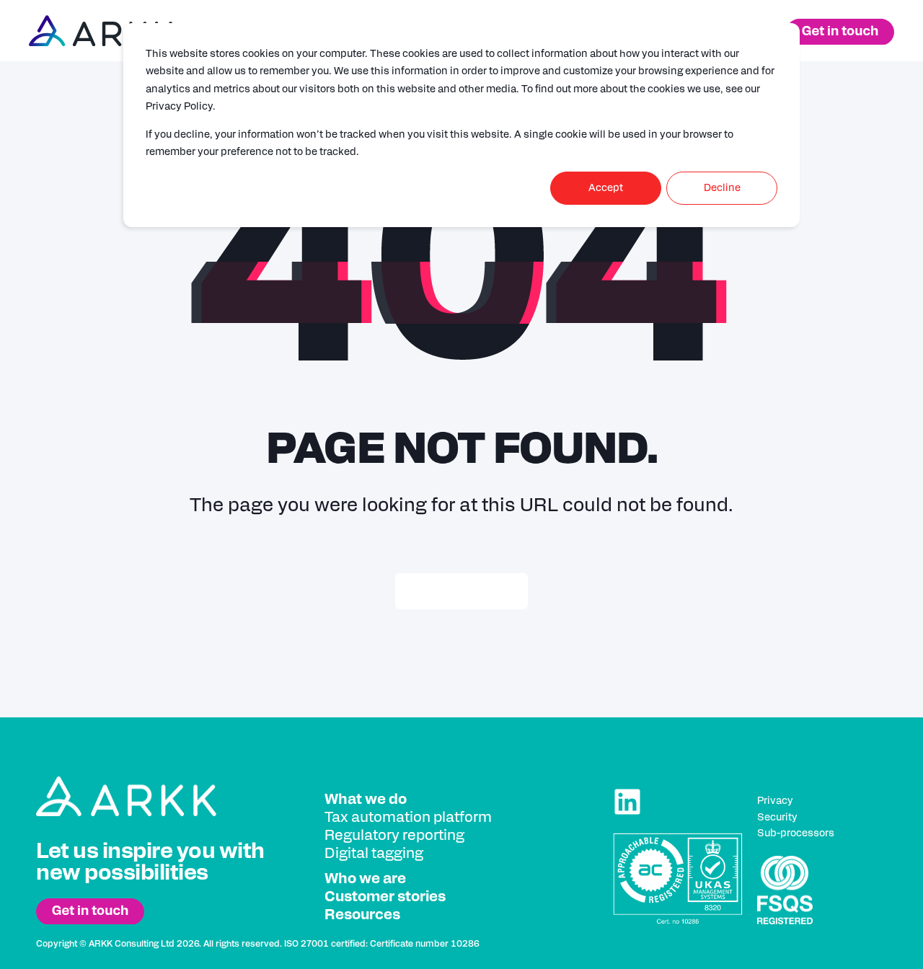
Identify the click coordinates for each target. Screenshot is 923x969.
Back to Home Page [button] (461, 591)
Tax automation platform (408, 817)
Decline (722, 188)
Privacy (775, 801)
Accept (605, 188)
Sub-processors (795, 833)
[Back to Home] (101, 31)
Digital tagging (373, 853)
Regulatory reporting (394, 835)
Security (777, 818)
